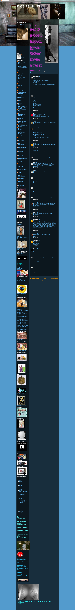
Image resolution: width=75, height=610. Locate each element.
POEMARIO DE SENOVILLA (22, 106)
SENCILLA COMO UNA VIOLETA (23, 167)
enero (20, 512)
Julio (19, 111)
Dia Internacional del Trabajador (22, 505)
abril (20, 508)
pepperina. (35, 113)
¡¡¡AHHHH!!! (20, 503)
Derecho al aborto (20, 254)
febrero (20, 511)
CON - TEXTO (20, 166)
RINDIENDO (21, 495)
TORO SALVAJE (20, 61)
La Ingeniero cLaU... (21, 137)
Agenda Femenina (21, 253)
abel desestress (35, 219)
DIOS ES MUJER (29, 6)
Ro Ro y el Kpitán (21, 140)
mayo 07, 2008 (35, 110)
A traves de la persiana (22, 127)
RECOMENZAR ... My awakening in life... (21, 65)
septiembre (21, 485)
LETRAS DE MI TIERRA (22, 121)
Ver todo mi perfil (23, 57)
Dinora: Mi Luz (20, 103)
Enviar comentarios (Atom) (39, 280)
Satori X (19, 84)
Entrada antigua (54, 278)
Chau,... (19, 116)
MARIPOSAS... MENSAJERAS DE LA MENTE (21, 176)
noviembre (20, 482)
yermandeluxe (35, 127)
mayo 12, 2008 (35, 230)
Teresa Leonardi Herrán (21, 77)
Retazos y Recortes (21, 118)
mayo (20, 490)
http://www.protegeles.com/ (21, 265)
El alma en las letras (21, 163)
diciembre (20, 481)
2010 (19, 477)
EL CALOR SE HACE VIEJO (22, 62)
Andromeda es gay (21, 185)
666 (19, 507)
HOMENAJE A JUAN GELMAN (22, 502)
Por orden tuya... (21, 90)
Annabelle (35, 202)
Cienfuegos (35, 248)
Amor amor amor (20, 101)
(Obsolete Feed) (20, 155)
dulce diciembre (21, 124)
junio (20, 489)
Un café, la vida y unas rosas (22, 128)
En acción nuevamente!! (21, 132)
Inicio (45, 278)
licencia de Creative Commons (22, 224)
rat (33, 143)
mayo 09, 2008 (35, 159)
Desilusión (19, 119)
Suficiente (19, 104)
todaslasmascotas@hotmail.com (22, 316)
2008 (19, 480)
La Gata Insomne (36, 76)
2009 (19, 479)
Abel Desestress (20, 151)
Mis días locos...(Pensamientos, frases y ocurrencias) (22, 114)
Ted (34, 121)
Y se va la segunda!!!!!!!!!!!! (23, 500)
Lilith (19, 143)
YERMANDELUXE (21, 172)
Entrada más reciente (34, 278)
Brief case (19, 141)
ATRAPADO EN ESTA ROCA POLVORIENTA (22, 93)
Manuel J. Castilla (20, 122)
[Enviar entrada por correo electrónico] (44, 71)
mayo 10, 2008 (35, 209)
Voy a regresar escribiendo (22, 107)
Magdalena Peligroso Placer (22, 169)
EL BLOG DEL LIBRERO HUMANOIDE (22, 72)
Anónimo (34, 212)
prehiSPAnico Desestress (22, 147)
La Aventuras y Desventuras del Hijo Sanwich (23, 494)
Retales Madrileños (21, 97)
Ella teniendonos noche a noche (22, 125)
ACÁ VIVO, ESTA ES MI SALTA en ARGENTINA (23, 499)
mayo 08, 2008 (35, 140)
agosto (20, 486)
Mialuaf (19, 100)
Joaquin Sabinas (36, 72)
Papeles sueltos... (21, 181)
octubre (20, 484)
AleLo (34, 162)
